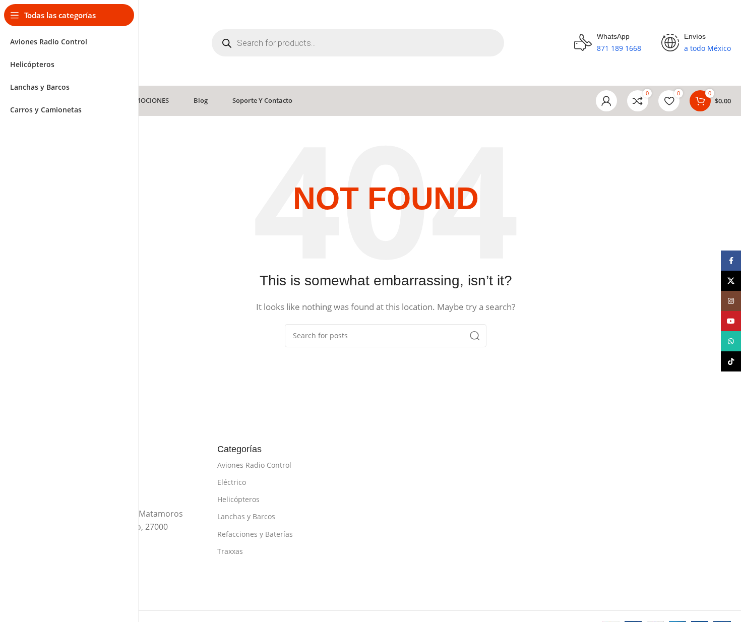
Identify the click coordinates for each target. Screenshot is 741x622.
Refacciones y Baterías (255, 534)
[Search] (474, 335)
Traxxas (230, 551)
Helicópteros (238, 499)
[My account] (606, 101)
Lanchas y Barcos (246, 516)
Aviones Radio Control (254, 465)
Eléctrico (231, 482)
